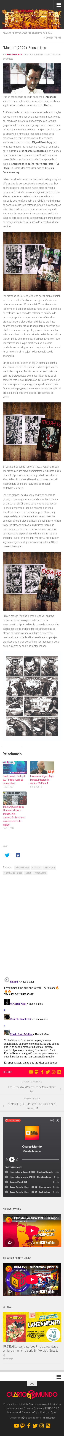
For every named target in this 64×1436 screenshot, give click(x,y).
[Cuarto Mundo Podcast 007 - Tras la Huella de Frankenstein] (15, 767)
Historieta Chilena (40, 33)
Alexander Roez (22, 867)
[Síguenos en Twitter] (48, 1072)
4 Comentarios (52, 37)
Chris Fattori (49, 867)
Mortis (28, 873)
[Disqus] (32, 927)
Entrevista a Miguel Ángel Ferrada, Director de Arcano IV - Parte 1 (42, 780)
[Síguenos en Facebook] (42, 1072)
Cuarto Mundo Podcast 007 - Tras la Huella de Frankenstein (14, 780)
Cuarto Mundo (36, 1404)
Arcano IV (36, 867)
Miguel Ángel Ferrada (13, 873)
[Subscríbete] (59, 1072)
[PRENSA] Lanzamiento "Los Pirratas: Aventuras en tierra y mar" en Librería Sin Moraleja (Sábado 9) (30, 1351)
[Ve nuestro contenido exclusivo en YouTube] (31, 1072)
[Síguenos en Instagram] (53, 1072)
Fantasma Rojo (15, 54)
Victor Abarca (40, 873)
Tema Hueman (48, 1417)
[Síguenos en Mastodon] (36, 1072)
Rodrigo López (48, 1412)
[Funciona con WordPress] (23, 1418)
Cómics (7, 33)
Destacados (20, 33)
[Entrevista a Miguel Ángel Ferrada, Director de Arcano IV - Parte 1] (42, 767)
